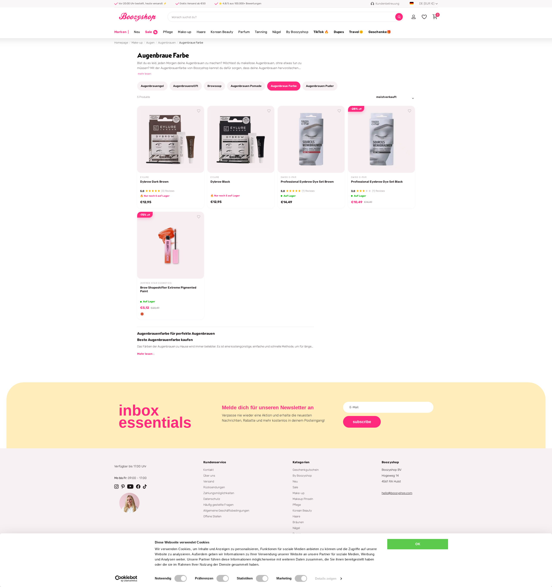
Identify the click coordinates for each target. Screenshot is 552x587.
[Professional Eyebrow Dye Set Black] (381, 139)
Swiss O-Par (288, 177)
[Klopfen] (145, 486)
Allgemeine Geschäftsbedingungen (226, 510)
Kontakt (208, 469)
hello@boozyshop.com (397, 493)
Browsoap (214, 86)
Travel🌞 (356, 32)
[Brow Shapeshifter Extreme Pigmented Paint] (170, 245)
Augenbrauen (167, 42)
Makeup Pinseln (303, 499)
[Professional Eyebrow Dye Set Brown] (311, 139)
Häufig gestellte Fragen (218, 504)
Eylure (144, 177)
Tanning (261, 32)
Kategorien (301, 462)
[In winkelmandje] (195, 164)
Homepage (121, 42)
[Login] (413, 17)
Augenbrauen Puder (320, 86)
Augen (150, 42)
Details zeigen (325, 578)
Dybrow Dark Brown (154, 181)
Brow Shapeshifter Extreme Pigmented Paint (168, 289)
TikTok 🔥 (321, 32)
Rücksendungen (214, 487)
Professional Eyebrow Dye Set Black (377, 181)
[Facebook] (138, 486)
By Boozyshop (297, 32)
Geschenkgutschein (306, 469)
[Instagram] (116, 486)
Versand (208, 481)
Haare (201, 32)
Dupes (339, 32)
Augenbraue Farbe (284, 86)
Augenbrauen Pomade (246, 86)
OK (417, 544)
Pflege (168, 32)
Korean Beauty (222, 32)
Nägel (276, 32)
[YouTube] (130, 486)
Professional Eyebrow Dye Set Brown (307, 181)
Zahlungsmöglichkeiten (218, 493)
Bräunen (298, 522)
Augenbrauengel (152, 86)
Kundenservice (214, 462)
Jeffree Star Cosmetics (156, 283)
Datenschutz (211, 499)
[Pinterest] (123, 486)
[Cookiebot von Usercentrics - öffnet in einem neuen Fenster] (126, 578)
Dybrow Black (220, 181)
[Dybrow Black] (240, 139)
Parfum (244, 32)
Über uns (209, 475)
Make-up (184, 32)
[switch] (222, 578)
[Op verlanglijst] (199, 111)
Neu (137, 32)
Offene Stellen (212, 516)
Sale (295, 487)
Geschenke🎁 (380, 32)
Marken (121, 32)
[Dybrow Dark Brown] (170, 139)
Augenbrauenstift (185, 86)
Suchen (399, 17)
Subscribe (362, 422)
